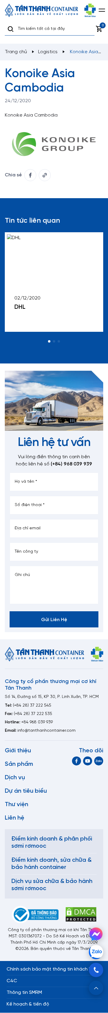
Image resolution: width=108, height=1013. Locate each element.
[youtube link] (87, 761)
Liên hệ (14, 818)
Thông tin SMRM (24, 992)
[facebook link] (30, 175)
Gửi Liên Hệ (54, 619)
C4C (12, 980)
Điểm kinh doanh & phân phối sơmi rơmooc (51, 842)
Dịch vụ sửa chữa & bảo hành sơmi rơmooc (51, 885)
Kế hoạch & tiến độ (28, 1004)
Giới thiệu (18, 751)
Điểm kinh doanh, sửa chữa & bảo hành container (51, 863)
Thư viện (16, 804)
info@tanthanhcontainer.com (46, 730)
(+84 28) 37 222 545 (32, 705)
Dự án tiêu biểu (26, 791)
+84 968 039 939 (37, 722)
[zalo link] (98, 761)
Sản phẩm (19, 764)
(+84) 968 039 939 (71, 464)
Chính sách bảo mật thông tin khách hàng (53, 969)
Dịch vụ (15, 777)
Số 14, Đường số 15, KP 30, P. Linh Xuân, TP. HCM (52, 697)
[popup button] (96, 988)
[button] (49, 341)
